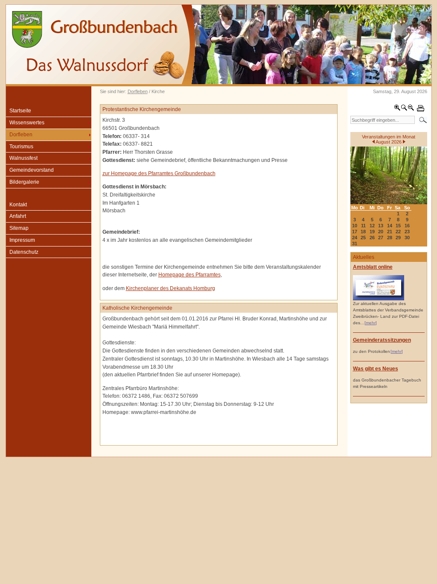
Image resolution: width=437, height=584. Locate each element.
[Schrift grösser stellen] (397, 109)
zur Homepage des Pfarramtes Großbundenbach (159, 173)
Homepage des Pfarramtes (189, 275)
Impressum (22, 240)
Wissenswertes (26, 123)
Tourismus (21, 147)
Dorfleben (138, 91)
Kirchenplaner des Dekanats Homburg (170, 288)
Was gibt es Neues (375, 369)
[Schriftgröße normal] (404, 109)
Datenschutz (23, 252)
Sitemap (19, 228)
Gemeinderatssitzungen (382, 340)
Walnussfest (23, 158)
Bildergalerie (24, 182)
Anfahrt (17, 216)
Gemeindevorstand (31, 170)
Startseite (20, 111)
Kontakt (18, 205)
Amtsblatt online (373, 267)
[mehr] (370, 322)
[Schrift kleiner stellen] (411, 109)
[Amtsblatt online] (378, 298)
